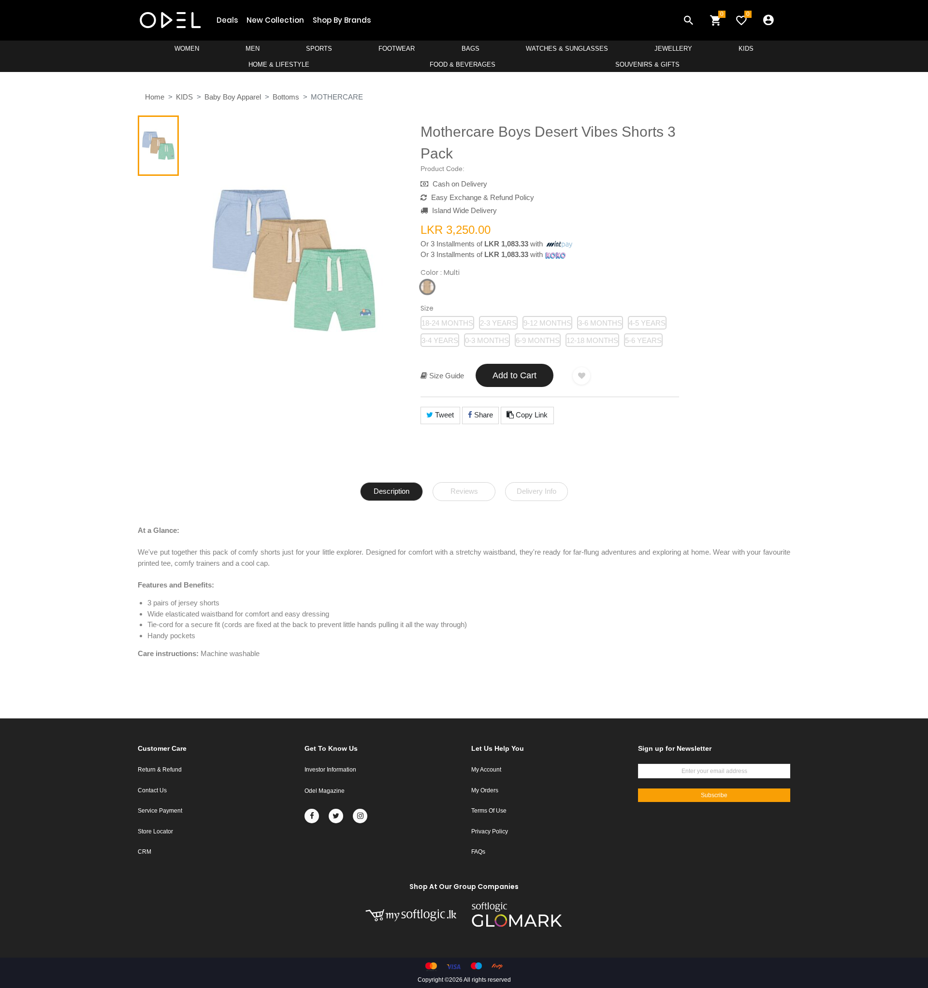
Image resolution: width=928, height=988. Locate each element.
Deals (227, 20)
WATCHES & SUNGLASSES (567, 48)
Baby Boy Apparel (232, 97)
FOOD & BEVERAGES (462, 64)
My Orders (484, 790)
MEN (253, 48)
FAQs (478, 851)
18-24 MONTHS (447, 323)
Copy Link (531, 415)
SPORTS (319, 48)
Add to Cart (514, 375)
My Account (486, 769)
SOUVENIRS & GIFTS (647, 64)
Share (482, 415)
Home (154, 97)
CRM (144, 851)
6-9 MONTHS (538, 340)
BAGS (470, 48)
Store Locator (155, 831)
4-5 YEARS (647, 323)
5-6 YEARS (643, 340)
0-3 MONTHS (487, 340)
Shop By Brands (342, 20)
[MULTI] (427, 287)
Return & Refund (160, 769)
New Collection (275, 20)
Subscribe (714, 795)
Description (391, 491)
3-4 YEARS (439, 340)
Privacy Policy (489, 831)
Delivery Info (536, 491)
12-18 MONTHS (592, 340)
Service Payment (160, 810)
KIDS (746, 48)
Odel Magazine (324, 791)
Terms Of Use (489, 810)
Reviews (464, 491)
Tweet (443, 415)
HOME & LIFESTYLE (278, 64)
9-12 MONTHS (547, 323)
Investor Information (330, 769)
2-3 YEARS (498, 323)
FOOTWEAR (396, 48)
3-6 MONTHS (600, 323)
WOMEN (186, 48)
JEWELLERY (673, 48)
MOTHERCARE (337, 97)
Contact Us (152, 790)
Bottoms (286, 97)
